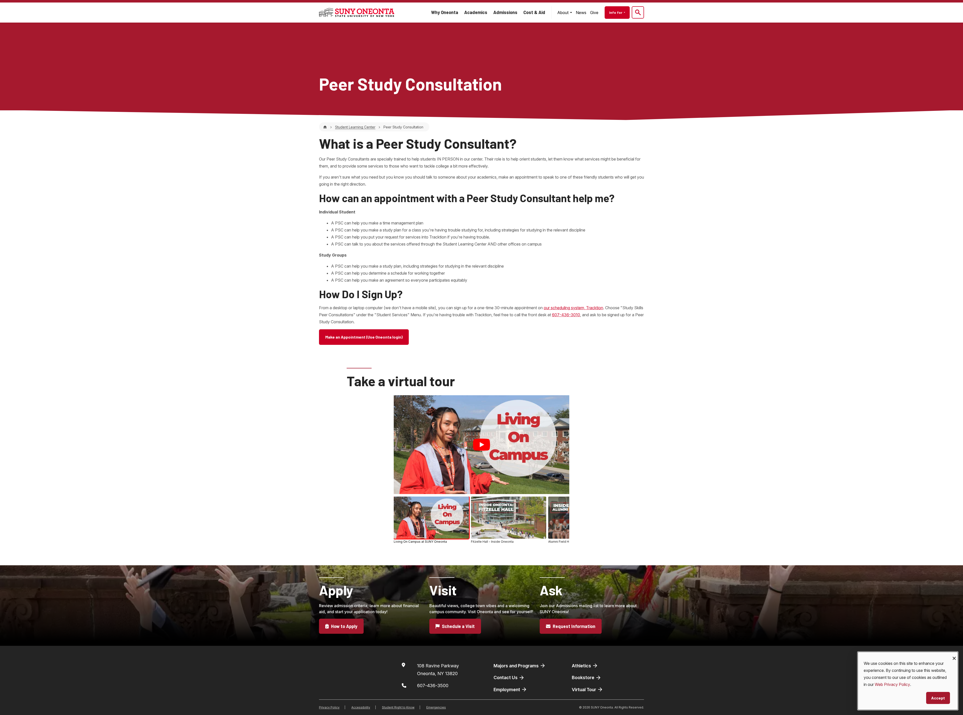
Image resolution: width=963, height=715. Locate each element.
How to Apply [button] (343, 626)
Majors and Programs (517, 665)
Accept (938, 697)
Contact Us (506, 677)
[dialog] (908, 681)
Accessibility (360, 707)
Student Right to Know (398, 707)
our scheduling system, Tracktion (573, 307)
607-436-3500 (432, 685)
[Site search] (638, 12)
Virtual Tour (584, 689)
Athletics (582, 665)
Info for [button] (616, 12)
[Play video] (481, 445)
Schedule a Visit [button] (458, 626)
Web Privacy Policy (892, 684)
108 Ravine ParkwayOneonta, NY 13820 (438, 669)
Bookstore (583, 677)
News (581, 12)
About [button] (563, 12)
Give (594, 12)
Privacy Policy (329, 707)
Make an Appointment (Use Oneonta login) (364, 337)
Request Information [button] (573, 626)
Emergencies (436, 707)
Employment (507, 689)
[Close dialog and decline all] (954, 655)
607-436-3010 (566, 314)
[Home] (325, 127)
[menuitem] (564, 12)
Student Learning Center (355, 127)
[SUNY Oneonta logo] (356, 12)
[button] (431, 520)
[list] (481, 521)
